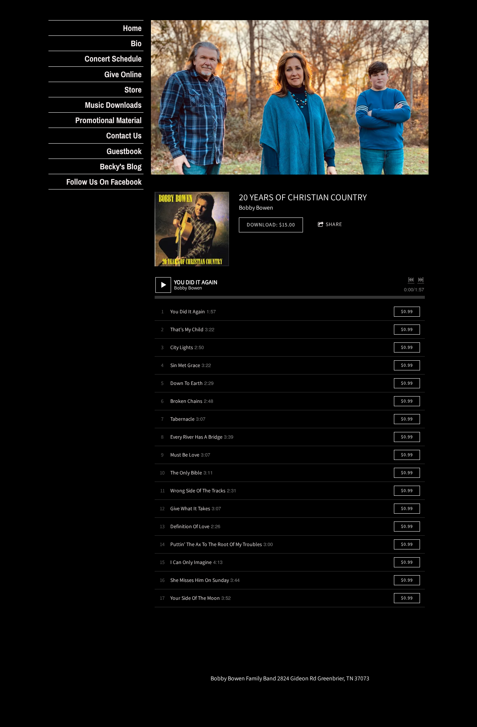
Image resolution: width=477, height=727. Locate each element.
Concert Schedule (113, 58)
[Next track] (420, 279)
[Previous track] (411, 279)
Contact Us (124, 135)
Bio (136, 43)
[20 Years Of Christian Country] (192, 229)
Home (132, 28)
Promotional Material (108, 120)
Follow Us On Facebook (104, 181)
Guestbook (124, 151)
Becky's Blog (121, 166)
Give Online (123, 74)
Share (334, 224)
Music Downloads (113, 104)
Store (133, 89)
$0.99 (407, 311)
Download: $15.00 (271, 224)
